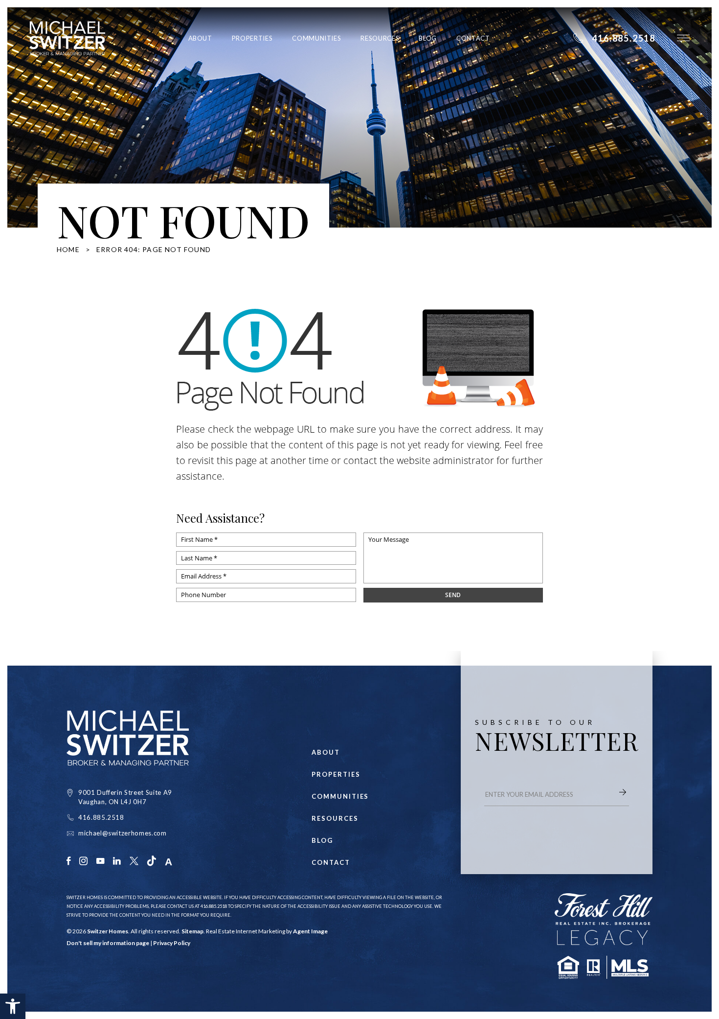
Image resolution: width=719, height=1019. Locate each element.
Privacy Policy (171, 943)
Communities (316, 38)
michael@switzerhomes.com (122, 833)
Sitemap (192, 931)
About (200, 38)
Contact (473, 38)
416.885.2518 (101, 817)
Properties (252, 38)
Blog (428, 38)
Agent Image (310, 931)
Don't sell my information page (108, 943)
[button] (12, 1006)
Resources (379, 38)
